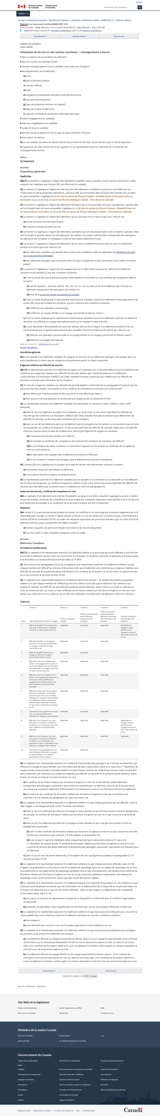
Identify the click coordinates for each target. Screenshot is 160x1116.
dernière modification (61, 30)
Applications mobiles (42, 1110)
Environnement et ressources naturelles (75, 1069)
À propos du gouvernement (112, 1061)
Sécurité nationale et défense (71, 1074)
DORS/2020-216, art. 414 (49, 344)
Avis (78, 1110)
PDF (94, 27)
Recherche (63, 1013)
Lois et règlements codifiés (70, 1008)
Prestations (22, 1090)
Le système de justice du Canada (72, 1041)
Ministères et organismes (69, 1061)
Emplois (21, 1069)
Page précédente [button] (40, 36)
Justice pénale (23, 1041)
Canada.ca (22, 20)
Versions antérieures (92, 30)
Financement (64, 1036)
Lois (102, 1036)
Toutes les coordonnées (28, 1061)
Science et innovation (109, 1069)
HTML (37, 27)
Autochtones (106, 1074)
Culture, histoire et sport (69, 1079)
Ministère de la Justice (38, 20)
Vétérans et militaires (109, 1079)
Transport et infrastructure (70, 1090)
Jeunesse (104, 1084)
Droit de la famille (25, 1036)
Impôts (21, 1100)
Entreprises (22, 1084)
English (139, 2)
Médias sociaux (24, 1110)
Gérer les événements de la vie (113, 1090)
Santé (20, 1095)
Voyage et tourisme (26, 1079)
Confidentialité (89, 1110)
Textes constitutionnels (27, 1008)
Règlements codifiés (90, 20)
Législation (75, 20)
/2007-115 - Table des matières (116, 20)
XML (79, 27)
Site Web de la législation (59, 20)
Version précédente (28, 347)
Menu (24, 13)
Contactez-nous (107, 1013)
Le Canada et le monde (68, 1095)
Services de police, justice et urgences (74, 1084)
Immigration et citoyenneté (29, 1074)
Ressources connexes (27, 1013)
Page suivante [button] (119, 36)
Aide (102, 1008)
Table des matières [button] (79, 36)
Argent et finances (66, 1100)
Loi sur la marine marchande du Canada (59, 294)
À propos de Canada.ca (63, 1110)
